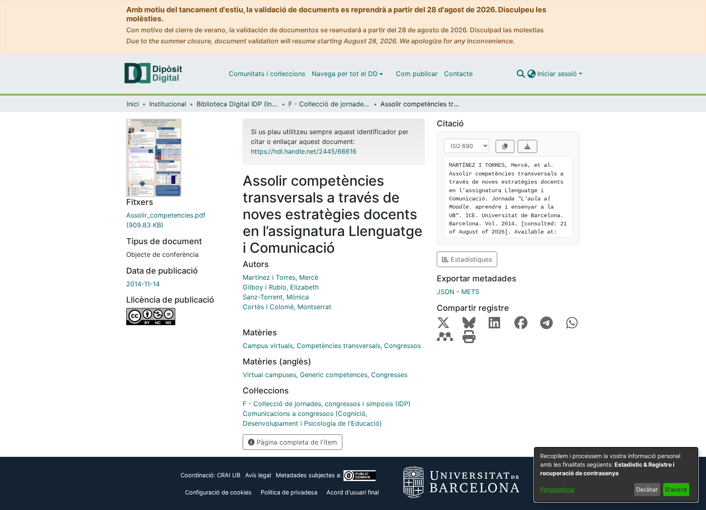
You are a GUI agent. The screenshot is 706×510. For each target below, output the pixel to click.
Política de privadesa (289, 492)
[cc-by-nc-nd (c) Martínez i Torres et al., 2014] (178, 316)
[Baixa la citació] (527, 146)
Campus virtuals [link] (268, 345)
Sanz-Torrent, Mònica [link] (276, 297)
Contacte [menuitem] (458, 74)
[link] (178, 220)
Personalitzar (557, 489)
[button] (521, 74)
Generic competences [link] (333, 375)
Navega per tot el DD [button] (345, 74)
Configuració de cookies (218, 492)
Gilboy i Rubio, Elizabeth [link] (281, 287)
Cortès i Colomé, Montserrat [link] (287, 307)
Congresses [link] (389, 375)
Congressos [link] (402, 345)
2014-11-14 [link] (143, 284)
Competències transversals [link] (338, 345)
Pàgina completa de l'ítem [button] (296, 442)
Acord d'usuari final (352, 492)
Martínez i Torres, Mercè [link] (280, 277)
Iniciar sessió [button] (558, 74)
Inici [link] (133, 104)
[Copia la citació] (505, 146)
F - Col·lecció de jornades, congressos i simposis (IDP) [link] (329, 104)
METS (470, 292)
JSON (445, 292)
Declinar (647, 489)
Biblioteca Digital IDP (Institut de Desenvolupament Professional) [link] (237, 104)
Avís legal (258, 475)
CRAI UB (228, 475)
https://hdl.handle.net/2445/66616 (304, 151)
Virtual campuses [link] (269, 375)
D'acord (676, 489)
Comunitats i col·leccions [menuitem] (267, 74)
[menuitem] (347, 73)
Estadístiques (470, 259)
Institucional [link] (167, 104)
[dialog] (616, 474)
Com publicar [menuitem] (417, 74)
